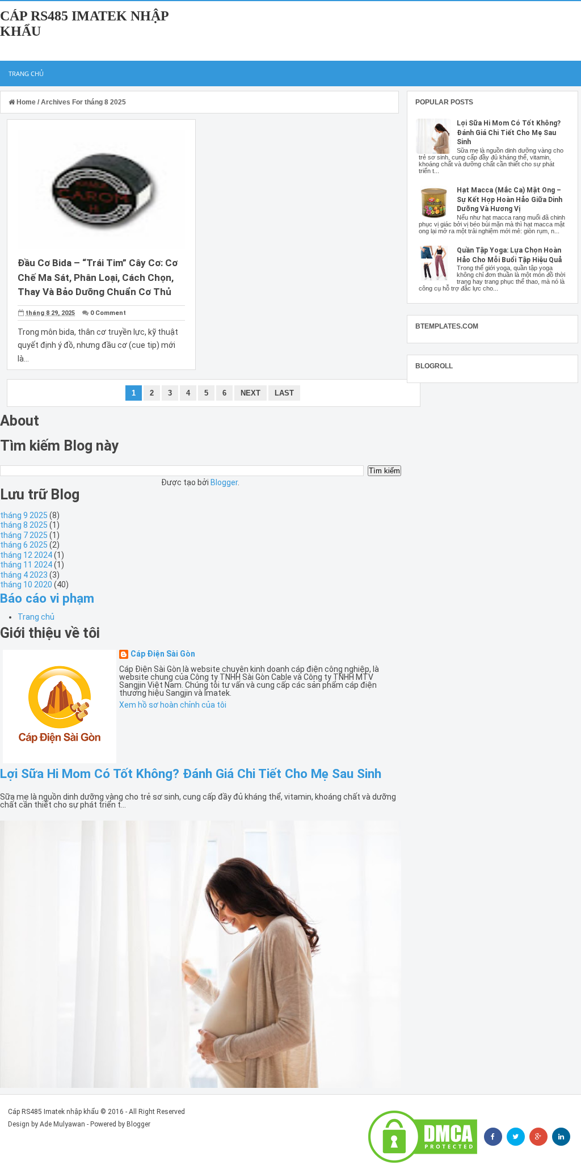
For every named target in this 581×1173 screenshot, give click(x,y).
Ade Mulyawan (62, 1124)
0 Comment (108, 313)
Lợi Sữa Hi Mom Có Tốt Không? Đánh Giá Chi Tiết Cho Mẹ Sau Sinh (190, 773)
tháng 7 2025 (24, 535)
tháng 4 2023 (24, 574)
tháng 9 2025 (24, 515)
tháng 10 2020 (26, 584)
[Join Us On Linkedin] (561, 1137)
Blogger (224, 482)
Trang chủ (26, 73)
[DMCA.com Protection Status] (422, 1136)
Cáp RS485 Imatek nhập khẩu (53, 1112)
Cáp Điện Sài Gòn (162, 654)
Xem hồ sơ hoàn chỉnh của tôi (172, 704)
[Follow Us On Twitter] (516, 1137)
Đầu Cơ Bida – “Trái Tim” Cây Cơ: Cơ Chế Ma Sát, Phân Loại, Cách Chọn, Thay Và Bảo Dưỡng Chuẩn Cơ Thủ (98, 277)
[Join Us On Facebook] (493, 1137)
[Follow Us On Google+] (538, 1137)
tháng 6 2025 (24, 544)
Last (284, 393)
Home (26, 102)
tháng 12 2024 (26, 555)
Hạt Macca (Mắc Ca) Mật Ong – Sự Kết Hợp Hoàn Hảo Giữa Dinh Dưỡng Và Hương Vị (509, 199)
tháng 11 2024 (26, 564)
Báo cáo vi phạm (47, 598)
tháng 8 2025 (24, 524)
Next (250, 393)
